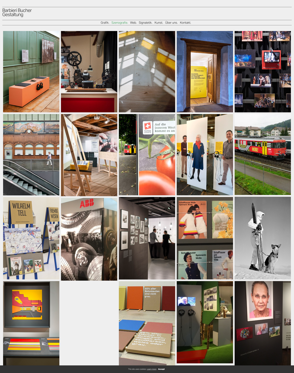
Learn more (151, 369)
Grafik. (105, 22)
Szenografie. (120, 22)
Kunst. (159, 22)
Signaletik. (145, 22)
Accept (161, 369)
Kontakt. (185, 22)
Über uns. (171, 22)
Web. (133, 22)
